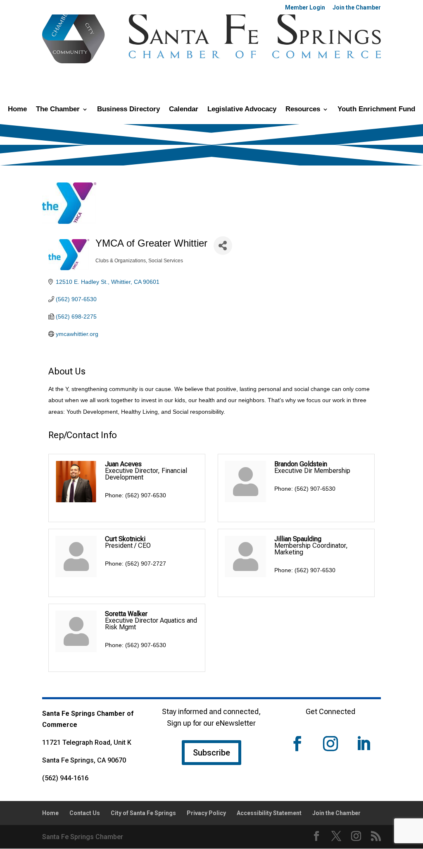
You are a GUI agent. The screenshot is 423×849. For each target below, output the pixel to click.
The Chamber (58, 109)
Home (17, 109)
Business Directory (128, 109)
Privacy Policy (206, 813)
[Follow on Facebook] (297, 743)
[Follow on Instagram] (330, 743)
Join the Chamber (357, 8)
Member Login (305, 8)
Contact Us (84, 813)
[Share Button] (223, 245)
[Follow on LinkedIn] (363, 743)
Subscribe (211, 753)
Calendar (183, 109)
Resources (302, 109)
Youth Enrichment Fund (376, 109)
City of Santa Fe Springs (143, 813)
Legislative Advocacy (241, 109)
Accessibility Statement (269, 813)
